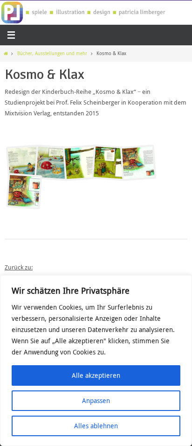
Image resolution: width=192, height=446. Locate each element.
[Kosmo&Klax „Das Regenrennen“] (24, 163)
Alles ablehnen (96, 425)
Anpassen (96, 400)
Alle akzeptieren (96, 375)
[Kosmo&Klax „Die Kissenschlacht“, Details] (24, 191)
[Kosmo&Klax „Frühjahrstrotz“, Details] (109, 163)
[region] (96, 360)
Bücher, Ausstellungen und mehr (52, 53)
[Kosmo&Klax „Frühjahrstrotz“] (81, 163)
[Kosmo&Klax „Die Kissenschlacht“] (138, 163)
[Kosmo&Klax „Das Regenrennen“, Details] (52, 163)
